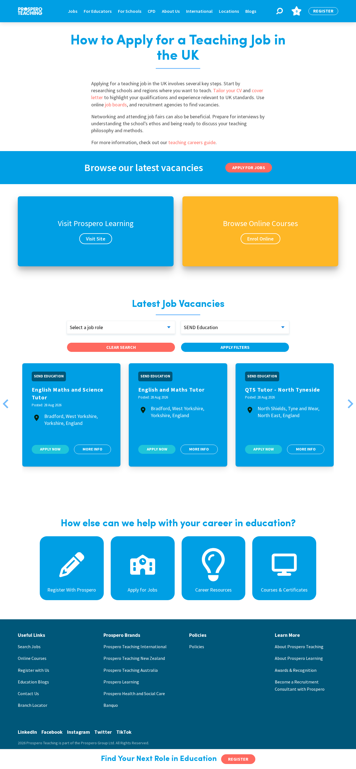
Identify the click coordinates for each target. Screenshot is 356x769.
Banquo (110, 705)
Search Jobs (29, 646)
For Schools (129, 11)
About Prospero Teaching (299, 646)
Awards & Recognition (296, 670)
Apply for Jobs (248, 167)
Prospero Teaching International (135, 646)
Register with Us (33, 670)
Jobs (72, 11)
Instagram (78, 732)
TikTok (124, 732)
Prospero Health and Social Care (134, 693)
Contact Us (28, 693)
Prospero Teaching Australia (130, 670)
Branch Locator (32, 705)
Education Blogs (33, 682)
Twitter (103, 732)
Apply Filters (235, 347)
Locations (229, 11)
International (199, 11)
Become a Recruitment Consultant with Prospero (300, 685)
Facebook (52, 732)
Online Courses (32, 658)
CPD (151, 11)
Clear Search (121, 347)
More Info (92, 449)
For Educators (98, 11)
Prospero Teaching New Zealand (134, 658)
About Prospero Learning (299, 658)
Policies (196, 646)
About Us (171, 11)
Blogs (250, 11)
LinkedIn (27, 732)
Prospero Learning (121, 682)
